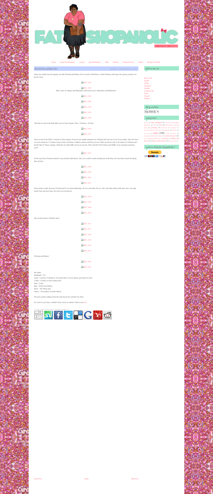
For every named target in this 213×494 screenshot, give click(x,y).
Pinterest (147, 98)
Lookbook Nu (149, 91)
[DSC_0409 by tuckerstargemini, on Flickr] (86, 207)
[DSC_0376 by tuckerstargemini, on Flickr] (86, 245)
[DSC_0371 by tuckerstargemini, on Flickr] (86, 224)
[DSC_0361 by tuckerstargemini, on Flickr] (86, 267)
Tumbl (146, 81)
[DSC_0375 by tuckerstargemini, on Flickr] (86, 251)
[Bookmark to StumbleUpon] (48, 319)
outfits (168, 133)
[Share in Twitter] (68, 319)
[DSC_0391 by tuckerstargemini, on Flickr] (86, 183)
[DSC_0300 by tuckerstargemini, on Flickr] (86, 101)
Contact (81, 62)
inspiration (173, 128)
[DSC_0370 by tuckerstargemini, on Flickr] (86, 234)
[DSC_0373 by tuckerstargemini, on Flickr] (86, 229)
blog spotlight (156, 122)
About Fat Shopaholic (67, 62)
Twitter (146, 83)
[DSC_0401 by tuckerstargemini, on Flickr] (86, 177)
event (160, 125)
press (174, 133)
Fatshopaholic (170, 125)
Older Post (134, 479)
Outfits (140, 62)
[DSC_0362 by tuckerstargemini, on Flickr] (86, 261)
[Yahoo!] (97, 319)
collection (168, 123)
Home (54, 62)
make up (166, 130)
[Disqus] (86, 364)
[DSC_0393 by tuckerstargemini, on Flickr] (86, 213)
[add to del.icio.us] (78, 319)
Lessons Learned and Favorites (153, 130)
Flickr (146, 93)
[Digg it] (38, 319)
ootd (155, 133)
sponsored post (170, 136)
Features (116, 62)
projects (146, 136)
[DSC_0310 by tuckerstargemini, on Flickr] (86, 112)
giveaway (154, 127)
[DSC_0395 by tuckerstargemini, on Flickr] (86, 202)
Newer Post (38, 479)
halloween (164, 128)
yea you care (172, 141)
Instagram (147, 86)
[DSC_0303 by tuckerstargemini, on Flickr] (86, 96)
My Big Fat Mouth (153, 62)
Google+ (147, 96)
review (160, 136)
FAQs (107, 62)
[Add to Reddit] (107, 319)
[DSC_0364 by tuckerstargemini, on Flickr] (86, 167)
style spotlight (148, 138)
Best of (146, 123)
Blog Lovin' (148, 78)
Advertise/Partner (95, 62)
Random (153, 136)
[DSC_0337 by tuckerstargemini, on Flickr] (86, 134)
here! (85, 302)
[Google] (88, 319)
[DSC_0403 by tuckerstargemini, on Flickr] (86, 172)
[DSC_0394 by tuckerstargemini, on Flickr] (86, 196)
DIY (154, 125)
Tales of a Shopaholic (162, 138)
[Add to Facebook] (58, 319)
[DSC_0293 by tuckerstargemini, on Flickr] (86, 82)
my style (147, 133)
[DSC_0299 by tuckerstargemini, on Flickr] (86, 88)
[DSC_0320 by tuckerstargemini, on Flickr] (86, 107)
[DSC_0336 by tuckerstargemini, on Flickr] (86, 129)
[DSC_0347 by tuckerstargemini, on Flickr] (86, 153)
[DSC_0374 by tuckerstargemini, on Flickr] (86, 240)
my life (174, 130)
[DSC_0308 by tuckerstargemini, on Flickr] (86, 118)
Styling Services (128, 62)
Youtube (147, 88)
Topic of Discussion (159, 141)
